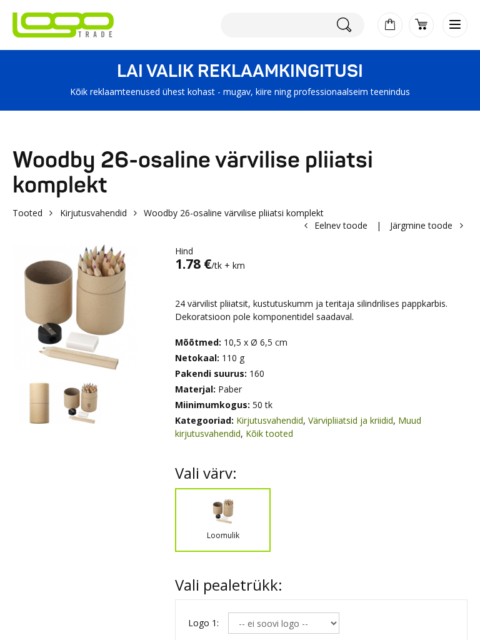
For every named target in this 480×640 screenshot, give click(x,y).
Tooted (27, 213)
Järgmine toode (421, 225)
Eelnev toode (341, 225)
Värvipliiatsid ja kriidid (350, 420)
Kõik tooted (269, 433)
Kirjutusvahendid (93, 213)
